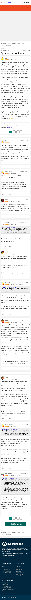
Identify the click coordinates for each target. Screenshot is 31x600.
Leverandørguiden (20, 572)
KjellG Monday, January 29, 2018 (9, 287)
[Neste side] (21, 132)
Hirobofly (7, 282)
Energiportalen (19, 575)
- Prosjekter (5, 568)
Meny (27, 2)
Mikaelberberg (8, 473)
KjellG (6, 252)
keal (6, 58)
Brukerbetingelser (6, 587)
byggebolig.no (19, 553)
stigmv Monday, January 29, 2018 (9, 227)
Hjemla (17, 568)
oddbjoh (7, 222)
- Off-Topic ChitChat (7, 574)
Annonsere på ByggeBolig (8, 589)
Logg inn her (9, 127)
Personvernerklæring (7, 590)
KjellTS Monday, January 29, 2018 (9, 478)
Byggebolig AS (11, 597)
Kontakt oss (5, 584)
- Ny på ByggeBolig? (7, 572)
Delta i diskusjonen (15, 524)
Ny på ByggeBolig (6, 586)
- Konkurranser (6, 569)
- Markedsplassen (6, 571)
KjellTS (7, 320)
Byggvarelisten (19, 574)
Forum (3, 566)
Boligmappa (18, 566)
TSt (6, 141)
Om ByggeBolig (6, 583)
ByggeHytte (18, 571)
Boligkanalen (19, 569)
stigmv (6, 199)
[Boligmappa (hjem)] (6, 2)
